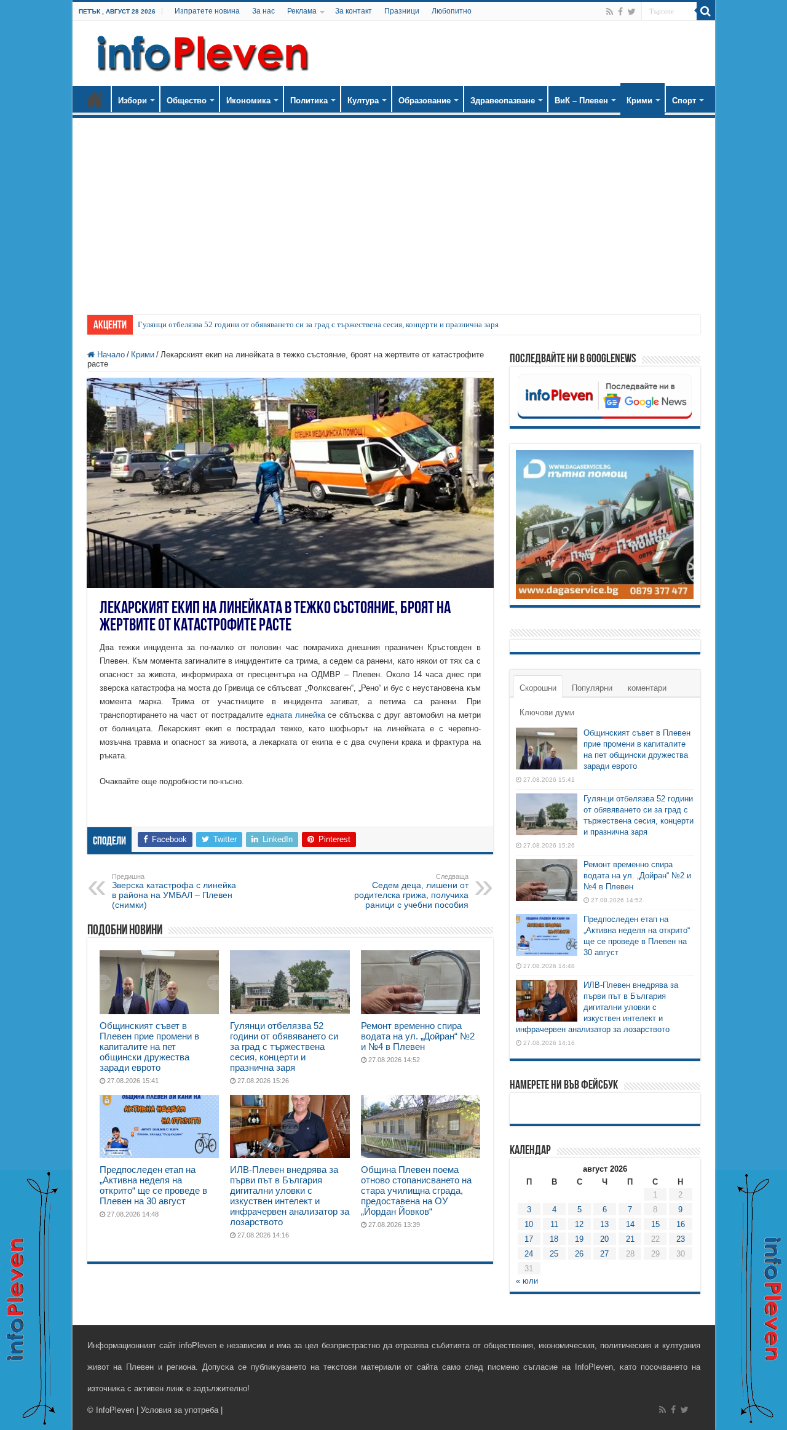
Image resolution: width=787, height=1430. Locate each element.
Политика (309, 100)
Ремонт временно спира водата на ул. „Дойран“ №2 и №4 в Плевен (418, 1036)
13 (604, 1224)
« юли (527, 1280)
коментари (647, 688)
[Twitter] (632, 11)
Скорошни (538, 688)
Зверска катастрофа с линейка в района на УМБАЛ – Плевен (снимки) (174, 891)
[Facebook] (620, 11)
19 (579, 1239)
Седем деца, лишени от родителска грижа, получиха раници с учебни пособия (411, 891)
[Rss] (609, 11)
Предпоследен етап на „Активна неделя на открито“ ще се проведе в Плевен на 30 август (153, 1185)
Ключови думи (547, 712)
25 (554, 1253)
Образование (424, 100)
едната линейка (295, 715)
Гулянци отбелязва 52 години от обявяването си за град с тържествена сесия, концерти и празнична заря (318, 324)
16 (680, 1224)
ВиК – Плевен (581, 100)
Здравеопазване (502, 100)
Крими (639, 100)
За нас (263, 11)
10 (528, 1224)
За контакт (353, 11)
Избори (132, 100)
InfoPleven (115, 1410)
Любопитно (452, 11)
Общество (187, 100)
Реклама (302, 11)
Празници (401, 11)
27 (604, 1253)
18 (554, 1239)
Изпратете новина (207, 11)
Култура (363, 100)
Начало (95, 99)
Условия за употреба (179, 1410)
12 (579, 1224)
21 (630, 1239)
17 (528, 1239)
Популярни (592, 688)
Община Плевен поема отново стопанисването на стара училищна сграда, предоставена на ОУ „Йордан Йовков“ (416, 1190)
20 (604, 1239)
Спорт (684, 100)
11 (554, 1224)
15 (655, 1224)
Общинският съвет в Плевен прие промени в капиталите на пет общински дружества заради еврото (149, 1046)
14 (630, 1224)
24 (528, 1253)
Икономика (248, 100)
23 (680, 1239)
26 (579, 1253)
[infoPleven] (200, 51)
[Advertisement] (394, 210)
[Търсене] (706, 11)
